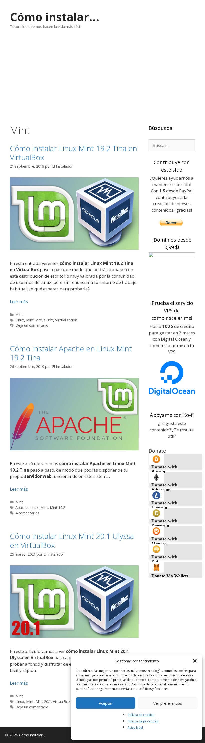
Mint (19, 314)
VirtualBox (44, 320)
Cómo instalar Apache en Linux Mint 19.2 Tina (71, 353)
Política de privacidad (143, 721)
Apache (22, 507)
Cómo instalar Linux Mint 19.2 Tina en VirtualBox (73, 152)
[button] (195, 660)
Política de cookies (141, 715)
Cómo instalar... (55, 16)
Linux (20, 320)
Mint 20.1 (43, 701)
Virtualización (66, 320)
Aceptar (105, 703)
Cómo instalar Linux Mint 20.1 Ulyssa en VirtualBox (72, 540)
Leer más (19, 301)
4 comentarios (28, 513)
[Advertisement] (102, 77)
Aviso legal (135, 727)
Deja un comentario (32, 325)
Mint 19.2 (57, 507)
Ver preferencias (168, 703)
